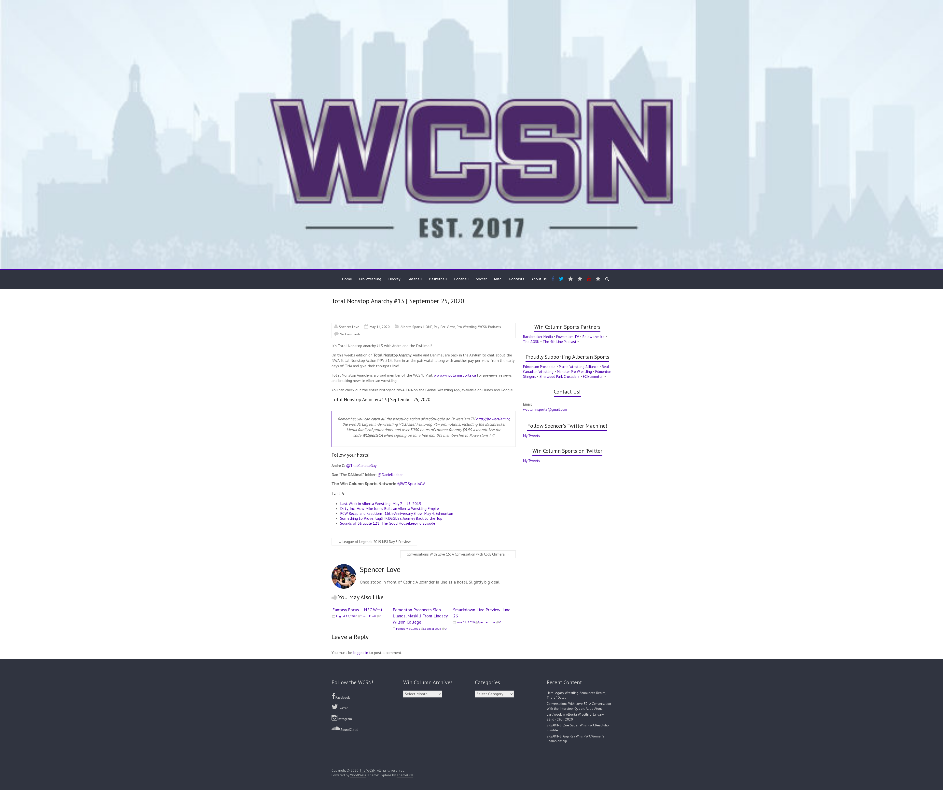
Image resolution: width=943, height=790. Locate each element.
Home (347, 278)
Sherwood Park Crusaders (560, 376)
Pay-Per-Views (444, 327)
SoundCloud (349, 729)
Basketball (438, 278)
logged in (360, 652)
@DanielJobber (390, 474)
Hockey (394, 278)
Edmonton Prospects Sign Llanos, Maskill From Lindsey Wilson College (420, 616)
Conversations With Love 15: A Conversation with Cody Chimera (458, 554)
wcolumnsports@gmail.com (545, 409)
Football (461, 278)
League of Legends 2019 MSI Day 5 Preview (374, 541)
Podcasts (516, 278)
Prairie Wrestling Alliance (578, 366)
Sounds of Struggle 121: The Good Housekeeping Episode (387, 523)
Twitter (343, 708)
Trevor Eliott (368, 616)
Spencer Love (349, 327)
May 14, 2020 (380, 327)
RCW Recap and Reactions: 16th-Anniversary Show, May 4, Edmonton (396, 513)
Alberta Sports (411, 327)
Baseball (414, 278)
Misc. (498, 278)
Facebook (342, 697)
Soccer (481, 278)
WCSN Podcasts (489, 327)
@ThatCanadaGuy (361, 465)
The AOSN (531, 341)
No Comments (350, 334)
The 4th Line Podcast (559, 341)
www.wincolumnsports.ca (455, 375)
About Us (539, 278)
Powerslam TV (567, 336)
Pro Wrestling (370, 278)
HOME (427, 327)
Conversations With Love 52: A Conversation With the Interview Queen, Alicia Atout (579, 706)
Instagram (344, 719)
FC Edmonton (593, 376)
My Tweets (531, 435)
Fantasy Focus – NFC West (357, 610)
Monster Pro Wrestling (574, 371)
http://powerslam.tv (492, 418)
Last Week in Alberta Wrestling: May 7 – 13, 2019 (380, 503)
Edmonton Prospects (539, 366)
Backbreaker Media (538, 336)
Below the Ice (593, 336)
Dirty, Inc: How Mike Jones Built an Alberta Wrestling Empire (389, 508)
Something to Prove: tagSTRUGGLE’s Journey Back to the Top (391, 518)
